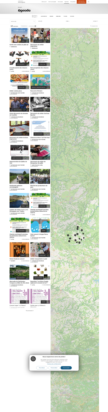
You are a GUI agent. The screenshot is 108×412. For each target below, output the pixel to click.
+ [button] (97, 29)
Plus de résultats (29, 310)
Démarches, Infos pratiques (81, 2)
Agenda (67, 1)
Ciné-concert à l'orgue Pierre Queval (39, 235)
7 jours (65, 16)
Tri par (23, 26)
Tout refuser (42, 367)
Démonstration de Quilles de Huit (18, 162)
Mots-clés (13, 21)
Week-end (58, 16)
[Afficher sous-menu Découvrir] (47, 1)
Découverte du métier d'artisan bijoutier (39, 114)
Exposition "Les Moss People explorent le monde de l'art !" (39, 282)
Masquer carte (95, 26)
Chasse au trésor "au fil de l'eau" (40, 137)
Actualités (72, 1)
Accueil (20, 7)
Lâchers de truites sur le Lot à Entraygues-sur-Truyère (19, 210)
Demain (51, 16)
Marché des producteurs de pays (38, 186)
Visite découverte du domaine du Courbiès (19, 114)
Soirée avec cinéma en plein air (19, 44)
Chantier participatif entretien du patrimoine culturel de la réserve (39, 211)
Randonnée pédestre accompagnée (16, 186)
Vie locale (60, 1)
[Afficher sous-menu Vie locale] (63, 1)
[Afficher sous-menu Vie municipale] (56, 1)
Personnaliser (54, 367)
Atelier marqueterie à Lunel (38, 259)
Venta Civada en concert (17, 259)
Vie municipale (52, 1)
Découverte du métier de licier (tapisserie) (19, 138)
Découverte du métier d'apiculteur (37, 45)
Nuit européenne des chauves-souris (39, 68)
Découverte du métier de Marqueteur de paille (38, 162)
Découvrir (44, 1)
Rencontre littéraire (36, 91)
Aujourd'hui (44, 16)
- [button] (97, 31)
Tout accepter (66, 367)
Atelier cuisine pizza (16, 91)
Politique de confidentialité (54, 364)
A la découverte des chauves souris (18, 68)
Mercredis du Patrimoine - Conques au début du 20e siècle (19, 282)
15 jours (72, 16)
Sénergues (21, 2)
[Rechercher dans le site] (88, 1)
